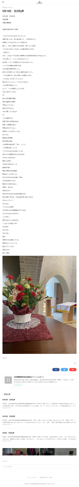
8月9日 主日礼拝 (8, 433)
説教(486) (4, 358)
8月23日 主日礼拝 (8, 400)
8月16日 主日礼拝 (8, 416)
